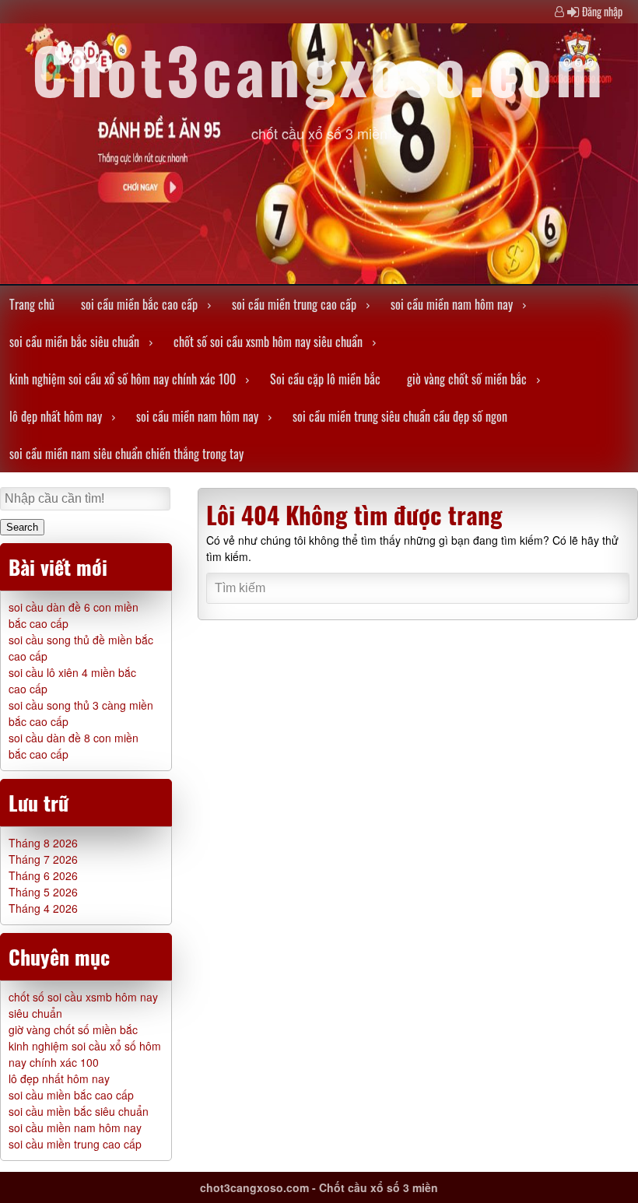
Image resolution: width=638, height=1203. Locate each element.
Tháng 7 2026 (43, 859)
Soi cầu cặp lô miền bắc (325, 379)
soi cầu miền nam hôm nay (452, 304)
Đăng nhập (602, 11)
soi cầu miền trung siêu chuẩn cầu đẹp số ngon (400, 416)
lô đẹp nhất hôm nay (55, 416)
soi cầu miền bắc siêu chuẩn (74, 341)
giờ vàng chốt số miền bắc (467, 379)
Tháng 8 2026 (43, 843)
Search (22, 527)
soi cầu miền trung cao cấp (294, 304)
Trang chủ (31, 304)
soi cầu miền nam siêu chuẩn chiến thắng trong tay (126, 453)
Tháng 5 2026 (43, 892)
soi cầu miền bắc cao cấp (139, 304)
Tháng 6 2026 (43, 875)
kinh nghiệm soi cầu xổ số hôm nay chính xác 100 (122, 379)
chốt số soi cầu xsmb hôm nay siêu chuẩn (268, 341)
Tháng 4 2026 (43, 908)
